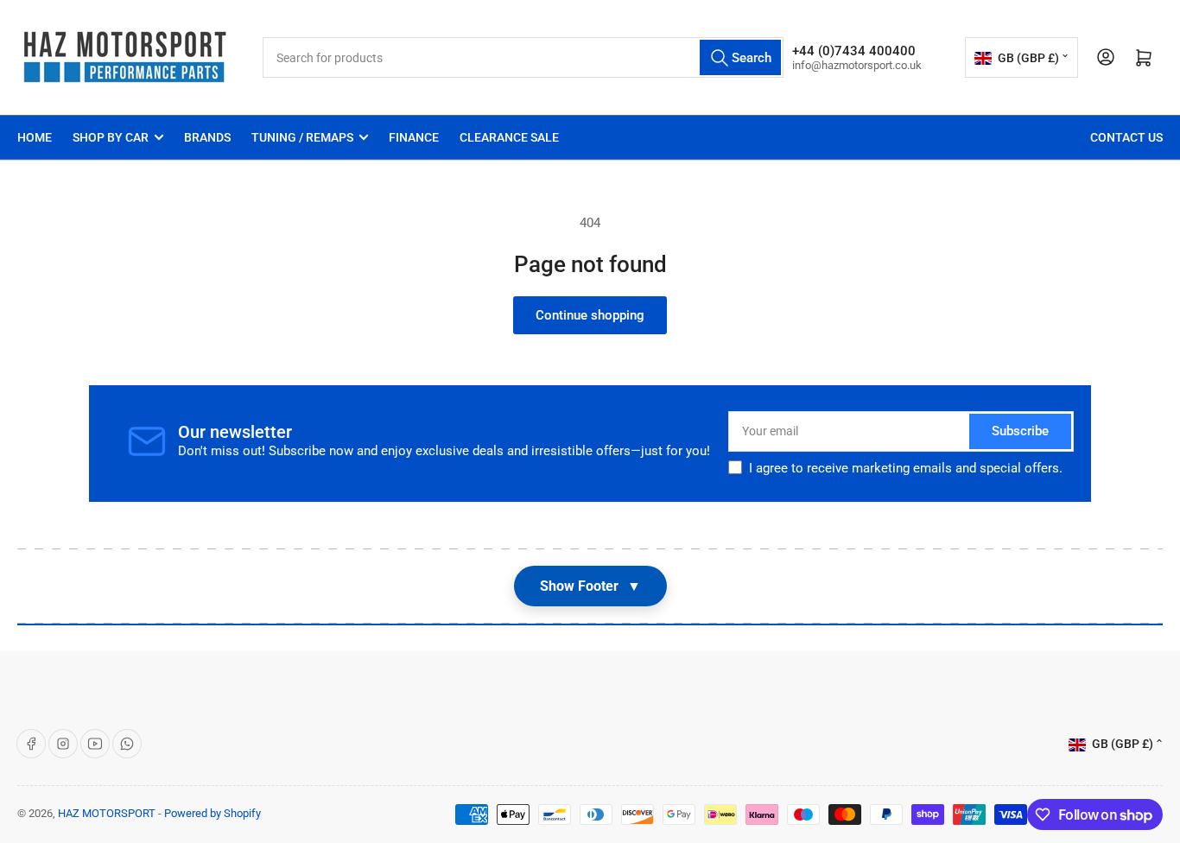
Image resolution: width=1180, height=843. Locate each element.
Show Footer (590, 586)
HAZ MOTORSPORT (106, 813)
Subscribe (1020, 431)
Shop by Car (111, 137)
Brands (207, 137)
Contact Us (1126, 137)
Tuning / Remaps (302, 137)
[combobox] (523, 57)
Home (34, 137)
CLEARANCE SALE (509, 137)
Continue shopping (590, 315)
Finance (414, 137)
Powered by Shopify (212, 813)
